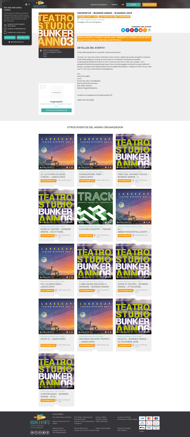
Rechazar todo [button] (23, 37)
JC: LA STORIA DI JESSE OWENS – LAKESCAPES (53, 175)
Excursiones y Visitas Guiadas (127, 419)
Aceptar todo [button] (10, 37)
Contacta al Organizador (56, 110)
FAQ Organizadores (59, 432)
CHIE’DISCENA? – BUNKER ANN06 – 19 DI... (54, 395)
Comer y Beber (101, 417)
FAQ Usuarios (122, 430)
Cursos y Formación (124, 417)
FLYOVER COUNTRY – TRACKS (95, 229)
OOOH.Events (39, 425)
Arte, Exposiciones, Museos (92, 20)
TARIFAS (114, 5)
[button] (17, 42)
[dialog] (17, 23)
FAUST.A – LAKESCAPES (53, 339)
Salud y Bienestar (102, 421)
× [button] (29, 4)
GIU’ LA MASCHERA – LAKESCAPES (52, 285)
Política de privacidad (103, 428)
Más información (9, 21)
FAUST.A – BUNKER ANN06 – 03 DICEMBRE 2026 (133, 340)
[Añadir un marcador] (150, 14)
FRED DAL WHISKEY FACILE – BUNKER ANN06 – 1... (133, 175)
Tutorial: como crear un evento (84, 430)
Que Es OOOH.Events (99, 5)
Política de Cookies (123, 428)
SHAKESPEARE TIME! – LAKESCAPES (91, 175)
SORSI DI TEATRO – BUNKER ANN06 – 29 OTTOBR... (56, 230)
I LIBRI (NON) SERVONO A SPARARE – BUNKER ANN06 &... (94, 285)
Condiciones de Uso (59, 430)
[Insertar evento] (145, 30)
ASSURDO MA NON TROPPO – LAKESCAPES (94, 340)
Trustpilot (141, 431)
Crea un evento (149, 5)
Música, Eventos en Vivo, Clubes (53, 172)
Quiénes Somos (57, 428)
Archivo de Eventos (81, 428)
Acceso (133, 5)
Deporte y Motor (101, 419)
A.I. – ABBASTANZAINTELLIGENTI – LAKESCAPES (133, 230)
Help (97, 430)
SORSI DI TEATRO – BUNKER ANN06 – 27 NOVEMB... (133, 285)
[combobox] (26, 4)
